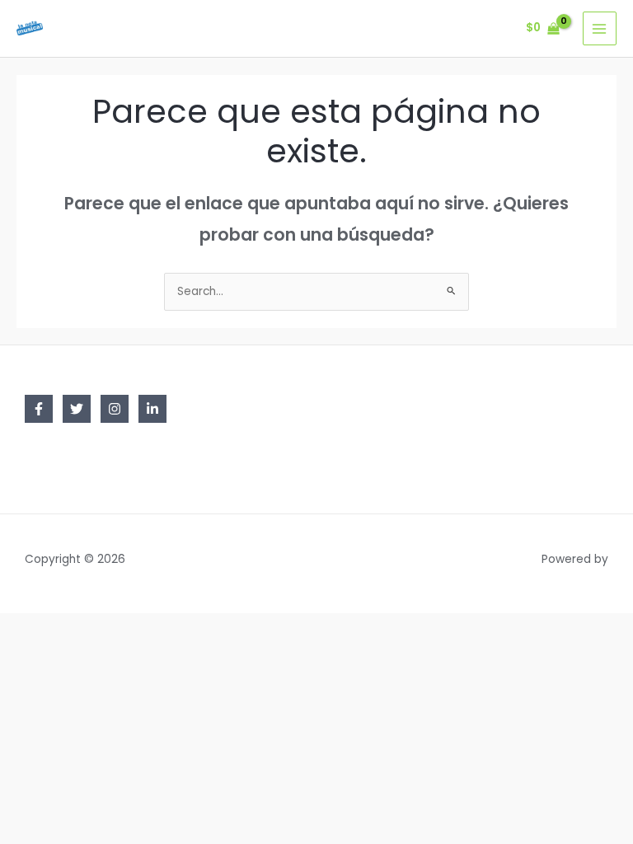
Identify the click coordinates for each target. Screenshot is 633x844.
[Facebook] (39, 409)
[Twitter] (77, 409)
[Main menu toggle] (600, 28)
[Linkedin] (152, 409)
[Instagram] (115, 409)
